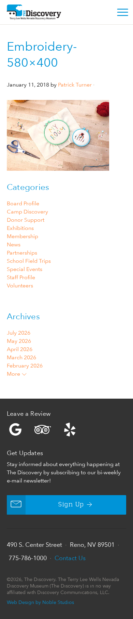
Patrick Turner (75, 84)
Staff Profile (21, 277)
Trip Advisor (42, 429)
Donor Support (25, 220)
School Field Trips (29, 261)
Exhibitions (20, 228)
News (13, 244)
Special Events (24, 269)
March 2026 (21, 357)
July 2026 (18, 333)
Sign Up (71, 505)
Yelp (66, 429)
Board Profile (23, 203)
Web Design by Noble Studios (40, 602)
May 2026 (19, 341)
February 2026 (25, 365)
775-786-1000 (28, 558)
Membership (22, 236)
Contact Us (70, 558)
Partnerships (22, 252)
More (14, 374)
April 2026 (19, 349)
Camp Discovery (27, 211)
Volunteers (20, 285)
